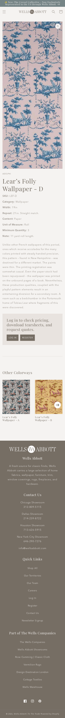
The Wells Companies (32, 642)
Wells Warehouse (32, 687)
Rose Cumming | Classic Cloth (32, 657)
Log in (12, 337)
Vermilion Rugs (32, 664)
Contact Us (32, 613)
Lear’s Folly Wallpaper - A (10, 418)
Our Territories (32, 575)
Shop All (33, 568)
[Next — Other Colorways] (57, 405)
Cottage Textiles (32, 679)
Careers (32, 590)
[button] (4, 11)
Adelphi (6, 174)
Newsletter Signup (32, 620)
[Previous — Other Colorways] (7, 405)
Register (27, 337)
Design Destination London (32, 672)
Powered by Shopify (50, 714)
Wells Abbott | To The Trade (27, 714)
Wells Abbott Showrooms (32, 649)
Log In (32, 597)
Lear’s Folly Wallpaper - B (43, 418)
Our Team (32, 583)
